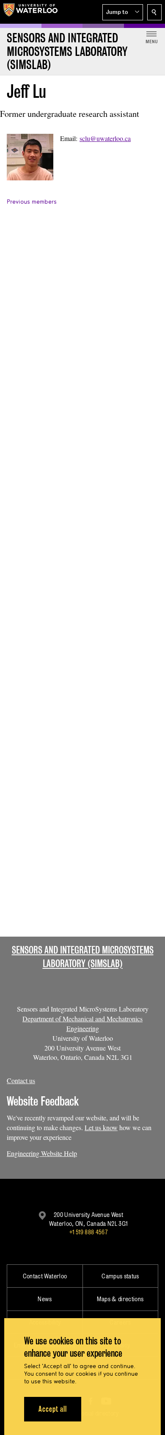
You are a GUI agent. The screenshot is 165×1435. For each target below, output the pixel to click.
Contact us (21, 1080)
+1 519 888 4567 (88, 1232)
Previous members (32, 201)
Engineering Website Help (42, 1153)
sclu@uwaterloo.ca (105, 138)
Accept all (52, 1409)
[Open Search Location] (154, 12)
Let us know (101, 1127)
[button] (123, 12)
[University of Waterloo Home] (30, 11)
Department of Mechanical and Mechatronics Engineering (82, 1023)
